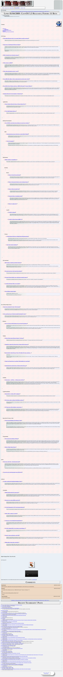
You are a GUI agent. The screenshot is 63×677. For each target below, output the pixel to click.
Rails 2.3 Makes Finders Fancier (10, 447)
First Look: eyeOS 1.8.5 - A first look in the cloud (11, 461)
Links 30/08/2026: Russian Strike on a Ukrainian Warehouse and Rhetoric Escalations (12, 623)
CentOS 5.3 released (12, 212)
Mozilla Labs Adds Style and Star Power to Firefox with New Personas (16, 344)
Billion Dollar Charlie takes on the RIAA (12, 542)
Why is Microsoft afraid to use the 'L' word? (11, 71)
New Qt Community (10, 141)
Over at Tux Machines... (4, 632)
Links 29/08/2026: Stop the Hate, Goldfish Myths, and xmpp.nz (9, 635)
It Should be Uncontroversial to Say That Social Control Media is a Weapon (11, 642)
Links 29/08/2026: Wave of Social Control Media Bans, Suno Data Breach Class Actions (13, 637)
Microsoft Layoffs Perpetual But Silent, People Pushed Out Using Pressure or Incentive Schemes (14, 613)
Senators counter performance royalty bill (12, 535)
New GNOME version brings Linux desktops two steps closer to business (17, 122)
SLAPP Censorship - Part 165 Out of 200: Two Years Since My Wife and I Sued (11, 648)
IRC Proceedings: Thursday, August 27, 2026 (7, 667)
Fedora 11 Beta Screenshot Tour (14, 189)
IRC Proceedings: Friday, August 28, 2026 (6, 651)
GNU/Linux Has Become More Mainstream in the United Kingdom (10, 608)
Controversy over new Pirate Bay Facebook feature (13, 520)
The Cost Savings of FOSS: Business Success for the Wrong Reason (16, 323)
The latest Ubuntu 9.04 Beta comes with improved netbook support (16, 277)
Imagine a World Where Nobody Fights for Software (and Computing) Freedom (11, 626)
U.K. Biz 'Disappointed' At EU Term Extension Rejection (14, 507)
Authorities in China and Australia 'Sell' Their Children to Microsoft (21, 11)
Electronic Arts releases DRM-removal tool (12, 500)
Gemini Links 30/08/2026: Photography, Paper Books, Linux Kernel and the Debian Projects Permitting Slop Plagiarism (17, 624)
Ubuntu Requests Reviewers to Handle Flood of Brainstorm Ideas (17, 236)
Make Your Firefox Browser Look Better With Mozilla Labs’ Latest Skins (17, 361)
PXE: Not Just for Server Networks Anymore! (11, 55)
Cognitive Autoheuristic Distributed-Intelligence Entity (13, 481)
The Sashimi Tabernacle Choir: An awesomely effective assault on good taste (16, 38)
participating (34, 579)
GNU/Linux (4, 28)
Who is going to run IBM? (8, 62)
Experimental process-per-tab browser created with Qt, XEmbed (17, 134)
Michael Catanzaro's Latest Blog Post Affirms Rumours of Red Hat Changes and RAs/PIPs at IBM (14, 656)
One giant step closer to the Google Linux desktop (13, 271)
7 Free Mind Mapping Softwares (10, 111)
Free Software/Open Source (7, 30)
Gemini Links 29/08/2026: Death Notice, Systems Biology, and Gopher (10, 653)
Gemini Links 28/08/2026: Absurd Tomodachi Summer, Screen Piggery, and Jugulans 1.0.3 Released (14, 659)
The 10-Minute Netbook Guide (10, 291)
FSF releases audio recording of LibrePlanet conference (14, 400)
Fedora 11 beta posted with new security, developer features (18, 181)
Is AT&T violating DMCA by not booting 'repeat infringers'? (15, 528)
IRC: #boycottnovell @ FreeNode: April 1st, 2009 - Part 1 (40, 11)
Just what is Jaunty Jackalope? (12, 244)
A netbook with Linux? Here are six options (12, 283)
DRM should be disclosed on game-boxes (12, 492)
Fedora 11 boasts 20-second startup (14, 174)
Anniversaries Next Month (4, 610)
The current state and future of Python (11, 438)
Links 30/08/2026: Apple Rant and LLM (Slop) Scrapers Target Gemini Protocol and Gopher (13, 615)
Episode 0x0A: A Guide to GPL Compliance (12, 393)
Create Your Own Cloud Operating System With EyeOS (13, 472)
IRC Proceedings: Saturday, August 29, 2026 (7, 634)
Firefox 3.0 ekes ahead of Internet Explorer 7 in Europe (14, 338)
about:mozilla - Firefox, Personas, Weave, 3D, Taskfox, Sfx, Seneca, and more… (18, 352)
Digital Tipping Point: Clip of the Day (8, 31)
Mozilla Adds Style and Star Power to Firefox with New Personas (15, 365)
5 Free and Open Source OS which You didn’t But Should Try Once (15, 313)
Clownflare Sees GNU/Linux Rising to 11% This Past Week (9, 621)
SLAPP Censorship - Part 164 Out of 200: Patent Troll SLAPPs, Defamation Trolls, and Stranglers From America (16, 662)
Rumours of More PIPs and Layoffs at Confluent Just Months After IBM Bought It (12, 664)
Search (45, 673)
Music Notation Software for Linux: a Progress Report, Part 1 (15, 104)
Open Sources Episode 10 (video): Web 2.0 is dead (12, 306)
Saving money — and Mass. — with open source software (14, 379)
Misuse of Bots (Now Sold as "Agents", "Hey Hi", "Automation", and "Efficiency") (12, 643)
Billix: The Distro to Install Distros (11, 159)
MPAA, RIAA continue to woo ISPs (11, 513)
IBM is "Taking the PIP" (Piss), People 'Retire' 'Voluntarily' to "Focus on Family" (12, 640)
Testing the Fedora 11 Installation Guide (15, 196)
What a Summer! (3, 618)
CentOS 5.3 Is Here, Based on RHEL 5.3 (15, 219)
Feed (47, 673)
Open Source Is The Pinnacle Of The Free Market (12, 44)
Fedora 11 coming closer (13, 203)
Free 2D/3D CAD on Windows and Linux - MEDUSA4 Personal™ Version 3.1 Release (18, 86)
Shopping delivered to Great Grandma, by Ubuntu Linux (13, 93)
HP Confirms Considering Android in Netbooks (13, 262)
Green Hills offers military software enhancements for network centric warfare (16, 79)
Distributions (6, 29)
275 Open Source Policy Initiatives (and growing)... (13, 407)
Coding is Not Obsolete (4, 612)
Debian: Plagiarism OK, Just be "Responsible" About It (8, 645)
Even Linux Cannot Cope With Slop (6, 606)
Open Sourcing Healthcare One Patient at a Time (13, 420)
